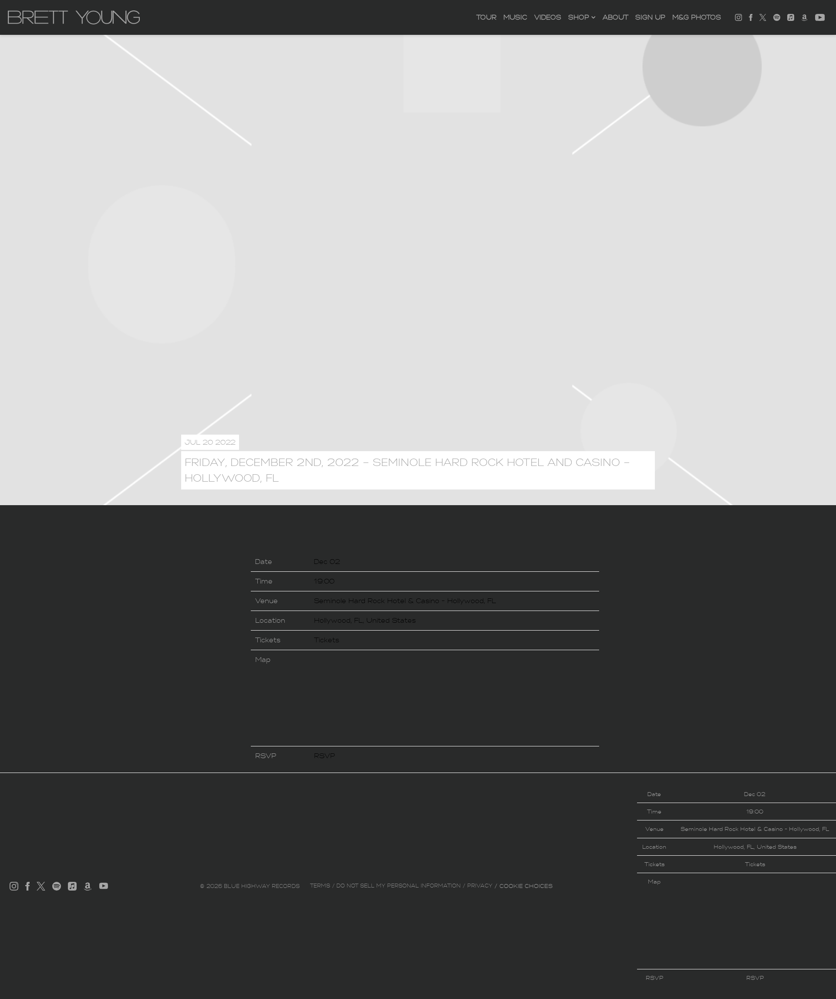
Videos (547, 17)
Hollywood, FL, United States (365, 620)
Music (515, 17)
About (615, 17)
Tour (486, 17)
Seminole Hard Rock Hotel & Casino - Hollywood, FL (405, 601)
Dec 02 (327, 561)
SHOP (578, 17)
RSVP (324, 756)
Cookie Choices (526, 886)
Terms (320, 886)
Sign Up (650, 17)
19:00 (324, 581)
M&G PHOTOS (696, 17)
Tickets (326, 640)
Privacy (479, 886)
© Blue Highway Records (250, 886)
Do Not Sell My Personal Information (399, 886)
